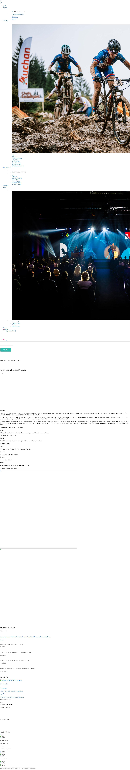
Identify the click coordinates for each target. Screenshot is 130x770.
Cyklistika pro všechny (18, 166)
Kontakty (5, 717)
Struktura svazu (6, 710)
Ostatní (14, 19)
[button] (3, 339)
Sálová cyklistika (16, 163)
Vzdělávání (6, 185)
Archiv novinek (6, 729)
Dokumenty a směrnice (8, 713)
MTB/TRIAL (15, 160)
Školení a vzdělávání (8, 714)
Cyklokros (14, 157)
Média (4, 187)
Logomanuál (15, 322)
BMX (13, 155)
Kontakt (14, 325)
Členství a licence (7, 715)
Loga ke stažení (16, 323)
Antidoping (15, 17)
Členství (5, 7)
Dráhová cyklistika (17, 158)
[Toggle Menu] (0, 3)
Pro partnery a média (8, 711)
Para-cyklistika (16, 161)
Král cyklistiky (6, 726)
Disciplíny (5, 20)
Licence (14, 16)
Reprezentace (6, 167)
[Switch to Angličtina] (6, 340)
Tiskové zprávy (16, 326)
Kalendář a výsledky (7, 728)
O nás (4, 5)
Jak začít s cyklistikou (18, 14)
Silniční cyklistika (16, 164)
